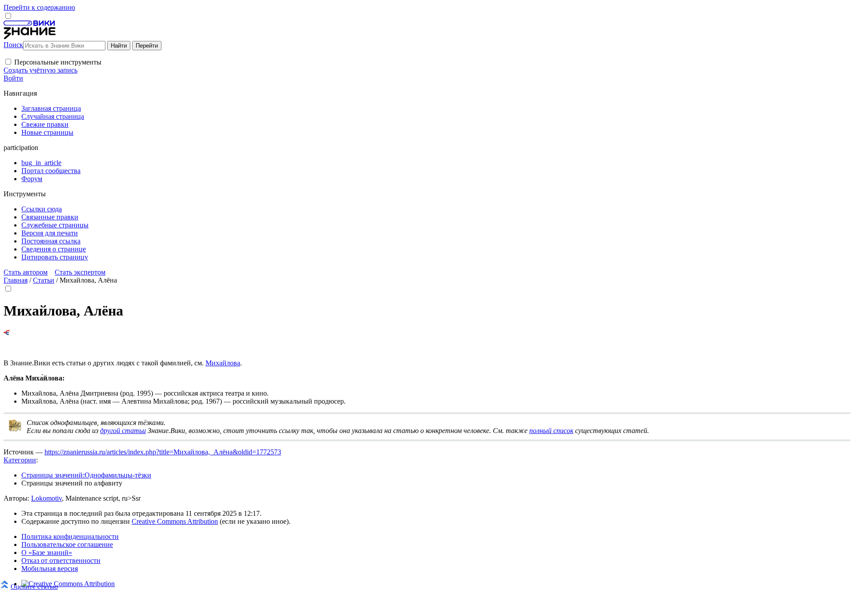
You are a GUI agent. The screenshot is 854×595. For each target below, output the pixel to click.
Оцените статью (34, 586)
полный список (551, 430)
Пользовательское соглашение (67, 544)
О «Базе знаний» (46, 552)
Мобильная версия (49, 568)
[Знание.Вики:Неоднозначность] (15, 429)
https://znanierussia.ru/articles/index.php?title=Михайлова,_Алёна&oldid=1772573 (162, 452)
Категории (20, 460)
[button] (8, 62)
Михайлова (222, 363)
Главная (16, 280)
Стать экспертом (80, 272)
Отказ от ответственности (61, 560)
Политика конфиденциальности (70, 536)
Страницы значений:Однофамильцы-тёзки (86, 475)
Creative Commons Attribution (175, 521)
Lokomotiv (46, 498)
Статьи (43, 280)
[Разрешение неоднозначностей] (7, 332)
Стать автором (26, 272)
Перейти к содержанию (39, 7)
